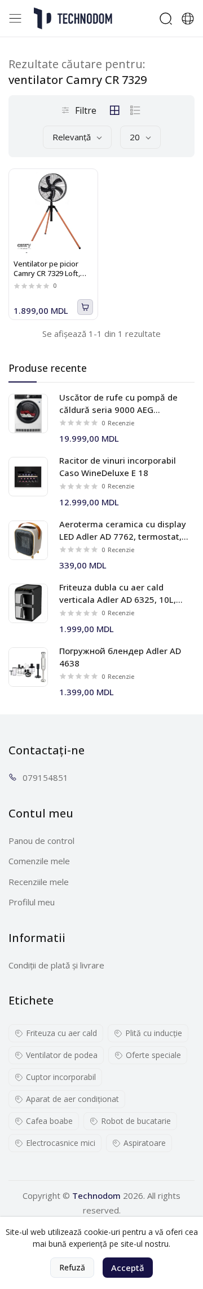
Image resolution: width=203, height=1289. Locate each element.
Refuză (72, 1267)
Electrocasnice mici (60, 1142)
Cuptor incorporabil (61, 1077)
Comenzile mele (39, 860)
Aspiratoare (144, 1142)
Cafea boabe (49, 1120)
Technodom (96, 1195)
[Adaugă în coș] (85, 307)
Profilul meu (31, 902)
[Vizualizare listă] (135, 110)
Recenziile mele (38, 881)
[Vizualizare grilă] (114, 110)
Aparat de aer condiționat (72, 1099)
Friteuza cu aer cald (61, 1033)
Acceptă (127, 1267)
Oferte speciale (153, 1055)
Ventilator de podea (62, 1055)
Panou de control (41, 840)
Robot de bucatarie (136, 1120)
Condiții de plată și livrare (56, 965)
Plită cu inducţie (153, 1033)
